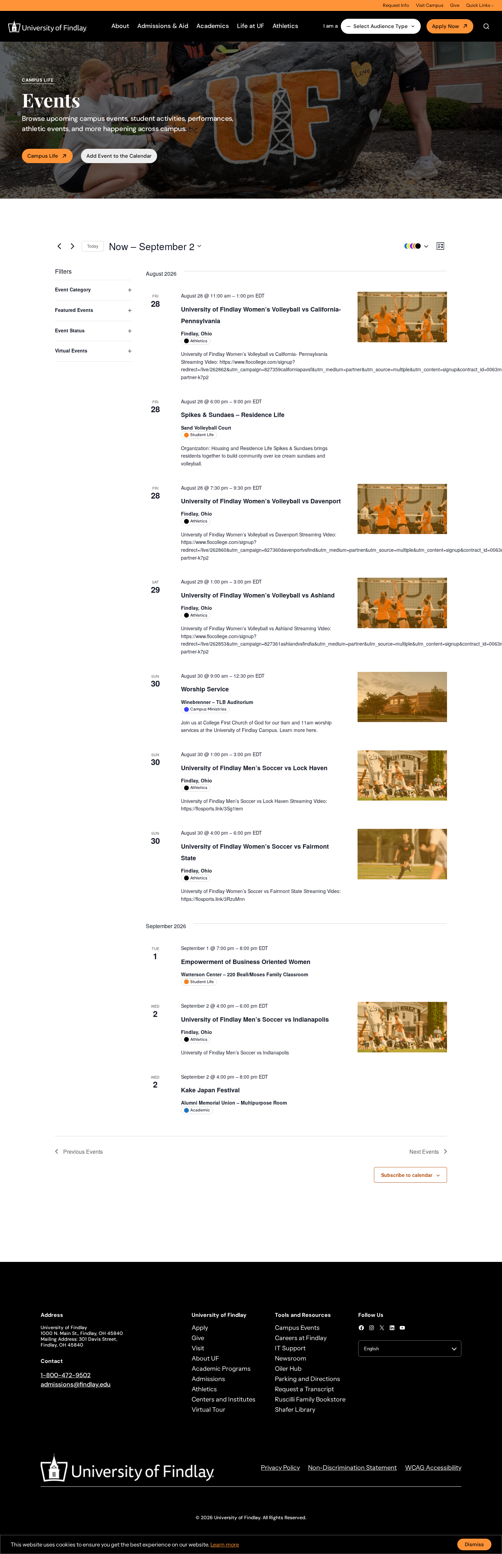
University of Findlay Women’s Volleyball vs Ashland (258, 595)
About (120, 26)
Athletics (285, 26)
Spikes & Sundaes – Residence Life (232, 414)
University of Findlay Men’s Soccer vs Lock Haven (254, 767)
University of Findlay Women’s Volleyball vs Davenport (261, 501)
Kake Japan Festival (210, 1089)
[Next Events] (72, 246)
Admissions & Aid (162, 26)
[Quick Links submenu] (492, 5)
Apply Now (445, 26)
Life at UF (250, 26)
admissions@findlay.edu (76, 1384)
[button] (414, 246)
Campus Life (42, 156)
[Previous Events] (59, 246)
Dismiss (474, 1544)
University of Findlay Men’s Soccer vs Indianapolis (255, 1019)
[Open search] (486, 26)
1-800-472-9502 (65, 1375)
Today (92, 246)
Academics (212, 26)
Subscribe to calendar (406, 1174)
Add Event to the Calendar (119, 156)
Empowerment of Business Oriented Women (245, 961)
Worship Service (205, 689)
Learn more (224, 1544)
